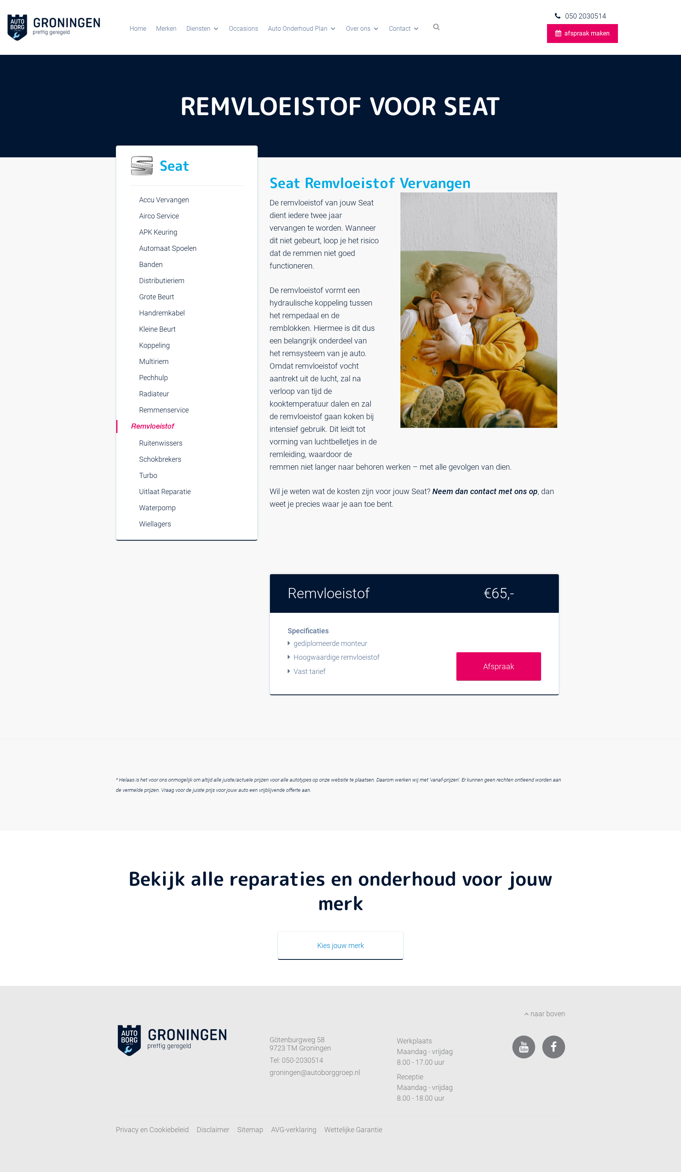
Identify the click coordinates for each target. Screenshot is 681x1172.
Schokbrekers (160, 459)
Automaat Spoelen (168, 248)
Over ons (358, 28)
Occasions (243, 28)
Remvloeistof (152, 427)
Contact (400, 28)
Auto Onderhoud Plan (297, 28)
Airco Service (159, 216)
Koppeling (154, 345)
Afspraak (498, 666)
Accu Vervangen (164, 200)
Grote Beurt (156, 297)
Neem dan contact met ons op (485, 491)
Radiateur (154, 394)
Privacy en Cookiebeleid (152, 1129)
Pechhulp (153, 377)
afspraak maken (587, 33)
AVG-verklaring (293, 1129)
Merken (166, 28)
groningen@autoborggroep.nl (315, 1072)
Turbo (148, 475)
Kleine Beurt (157, 329)
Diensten (198, 28)
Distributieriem (161, 280)
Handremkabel (162, 313)
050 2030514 (585, 16)
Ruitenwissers (160, 443)
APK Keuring (158, 232)
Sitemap (250, 1129)
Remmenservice (164, 410)
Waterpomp (157, 508)
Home (138, 28)
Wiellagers (155, 524)
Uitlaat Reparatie (165, 491)
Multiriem (154, 361)
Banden (151, 264)
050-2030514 (302, 1060)
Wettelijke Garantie (353, 1129)
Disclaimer (213, 1129)
